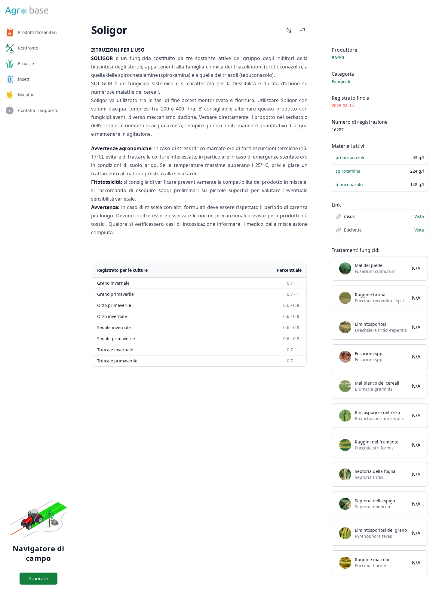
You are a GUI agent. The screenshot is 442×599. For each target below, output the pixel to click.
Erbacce (26, 63)
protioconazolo (350, 157)
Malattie (26, 95)
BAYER (338, 57)
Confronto (28, 48)
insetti (24, 79)
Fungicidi (341, 81)
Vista (419, 216)
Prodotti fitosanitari (37, 32)
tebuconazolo (349, 184)
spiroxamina (348, 171)
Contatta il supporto (38, 110)
